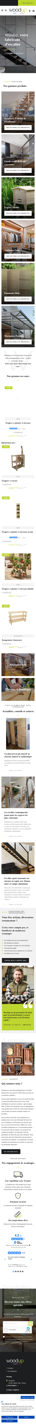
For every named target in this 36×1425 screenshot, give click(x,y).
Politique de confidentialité (27, 1400)
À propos (10, 1368)
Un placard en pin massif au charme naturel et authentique (18, 755)
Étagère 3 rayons (9, 480)
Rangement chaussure (12, 640)
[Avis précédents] (5, 1259)
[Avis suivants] (31, 1259)
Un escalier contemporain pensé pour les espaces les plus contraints (16, 815)
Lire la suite (15, 770)
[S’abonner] (30, 1323)
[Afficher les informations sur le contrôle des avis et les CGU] (29, 1245)
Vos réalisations (12, 1371)
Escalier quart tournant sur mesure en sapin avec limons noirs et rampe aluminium (17, 881)
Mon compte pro (28, 3)
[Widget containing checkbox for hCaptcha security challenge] (17, 1329)
